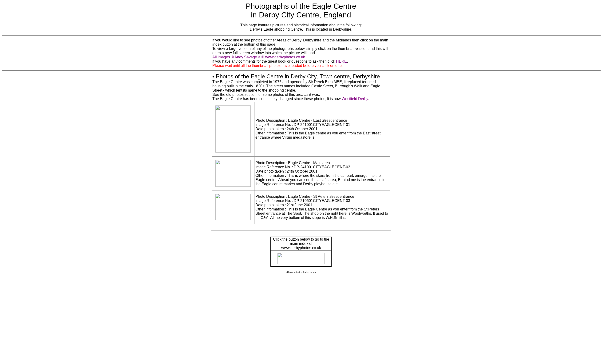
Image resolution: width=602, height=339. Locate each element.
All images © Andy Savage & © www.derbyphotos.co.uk (258, 57)
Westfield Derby (355, 99)
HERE (341, 61)
